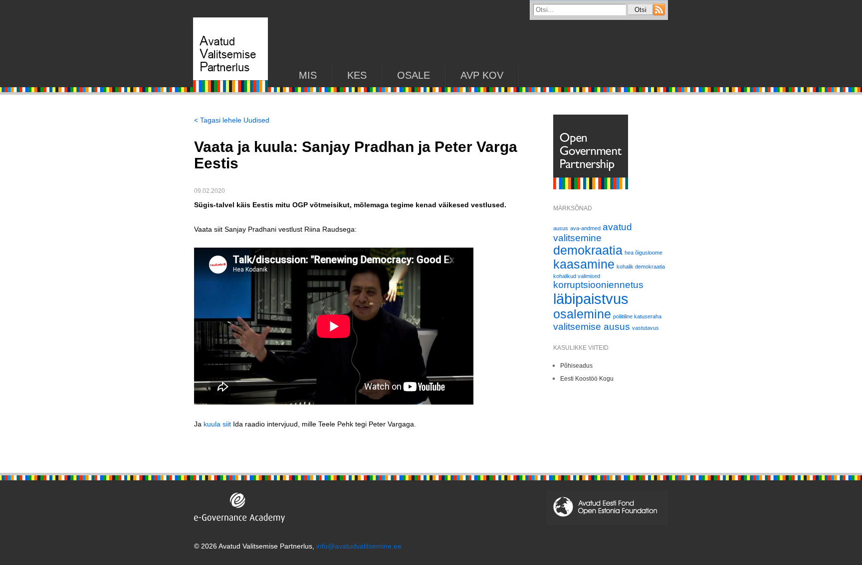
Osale (413, 75)
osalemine (582, 314)
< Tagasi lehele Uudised (231, 120)
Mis (308, 75)
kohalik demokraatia (641, 267)
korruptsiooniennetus (598, 285)
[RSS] (659, 13)
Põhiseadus (576, 365)
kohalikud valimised (576, 276)
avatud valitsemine (592, 232)
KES (357, 75)
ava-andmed (585, 228)
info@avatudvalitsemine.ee (359, 546)
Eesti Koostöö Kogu (587, 378)
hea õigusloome (643, 253)
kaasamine (584, 264)
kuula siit (217, 424)
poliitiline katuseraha (637, 316)
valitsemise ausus (591, 326)
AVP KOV (481, 75)
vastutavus (645, 328)
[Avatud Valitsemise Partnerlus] (230, 90)
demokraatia (588, 250)
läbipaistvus (591, 298)
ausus (560, 228)
